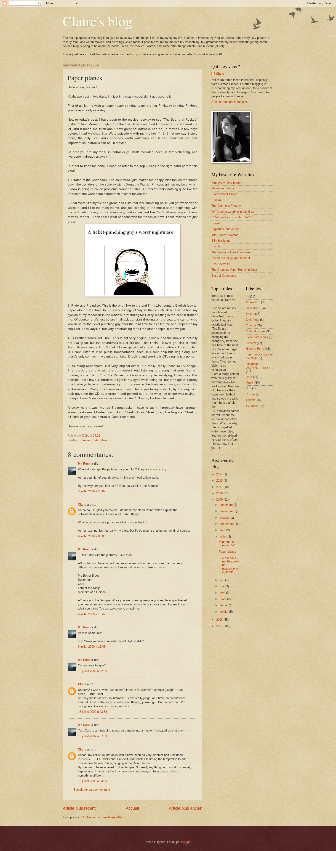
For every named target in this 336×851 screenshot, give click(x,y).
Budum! (216, 200)
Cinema (85, 440)
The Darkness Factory (226, 205)
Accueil (132, 808)
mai (222, 586)
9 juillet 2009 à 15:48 (91, 646)
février (224, 605)
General (251, 343)
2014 (220, 474)
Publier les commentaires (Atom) (103, 817)
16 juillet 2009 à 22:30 (92, 671)
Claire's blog (97, 21)
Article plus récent (79, 808)
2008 (220, 619)
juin (222, 580)
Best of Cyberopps (223, 275)
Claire (82, 504)
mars (223, 599)
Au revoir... (253, 302)
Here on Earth (255, 348)
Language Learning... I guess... (259, 365)
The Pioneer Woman (224, 235)
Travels (251, 400)
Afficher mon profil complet (229, 101)
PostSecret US (221, 264)
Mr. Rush (84, 463)
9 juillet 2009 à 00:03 (91, 536)
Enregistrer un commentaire (91, 789)
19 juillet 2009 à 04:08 (92, 781)
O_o (248, 388)
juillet (223, 536)
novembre (227, 511)
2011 (220, 487)
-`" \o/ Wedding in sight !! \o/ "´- (232, 217)
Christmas (252, 319)
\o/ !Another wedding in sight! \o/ (232, 211)
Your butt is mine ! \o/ (227, 543)
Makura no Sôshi (222, 188)
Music (105, 440)
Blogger (186, 842)
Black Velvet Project (224, 194)
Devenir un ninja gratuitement (230, 258)
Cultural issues (255, 331)
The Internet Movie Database (230, 252)
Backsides (253, 308)
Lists (95, 440)
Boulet (215, 223)
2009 (220, 499)
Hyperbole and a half (225, 229)
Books (250, 313)
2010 (220, 493)
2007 (220, 626)
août (223, 530)
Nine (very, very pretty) (226, 182)
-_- (247, 296)
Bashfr (215, 246)
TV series (252, 406)
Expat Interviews (257, 337)
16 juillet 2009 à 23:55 (92, 711)
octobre (225, 517)
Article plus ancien (185, 808)
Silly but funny (220, 240)
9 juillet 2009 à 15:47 (91, 614)
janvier (224, 611)
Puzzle (250, 394)
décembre (227, 504)
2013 (220, 480)
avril (223, 592)
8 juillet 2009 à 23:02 (91, 491)
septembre (227, 523)
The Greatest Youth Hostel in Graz (234, 269)
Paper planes (227, 551)
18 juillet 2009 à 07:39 (92, 736)
